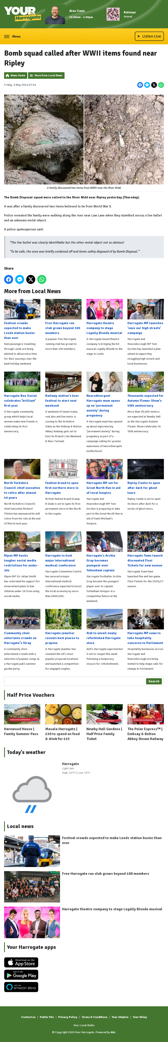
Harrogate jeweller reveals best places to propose (62, 638)
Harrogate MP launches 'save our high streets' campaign (145, 328)
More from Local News (48, 75)
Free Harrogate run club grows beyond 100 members (62, 328)
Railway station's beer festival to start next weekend (62, 401)
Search (154, 681)
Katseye (130, 12)
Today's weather (26, 752)
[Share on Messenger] (147, 85)
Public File (47, 1017)
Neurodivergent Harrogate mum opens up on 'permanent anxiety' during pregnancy (103, 405)
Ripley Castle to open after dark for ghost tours (143, 488)
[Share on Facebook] (140, 85)
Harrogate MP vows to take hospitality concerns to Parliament (145, 638)
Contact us (28, 1017)
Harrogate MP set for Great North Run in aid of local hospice (103, 488)
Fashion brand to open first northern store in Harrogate (61, 488)
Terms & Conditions (94, 1017)
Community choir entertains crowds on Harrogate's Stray (20, 638)
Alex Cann (77, 11)
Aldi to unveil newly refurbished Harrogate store (103, 638)
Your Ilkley (140, 1017)
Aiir (113, 1032)
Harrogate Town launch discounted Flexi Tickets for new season (145, 560)
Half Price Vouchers (30, 695)
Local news (20, 826)
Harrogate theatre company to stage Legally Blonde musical (104, 328)
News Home (18, 75)
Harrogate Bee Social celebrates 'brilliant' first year (20, 401)
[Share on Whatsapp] (161, 85)
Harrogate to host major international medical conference (60, 560)
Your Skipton (120, 1017)
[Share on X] (154, 85)
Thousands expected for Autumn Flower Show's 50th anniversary (145, 401)
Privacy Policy (67, 1017)
